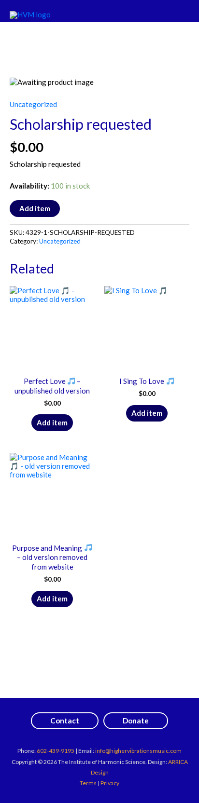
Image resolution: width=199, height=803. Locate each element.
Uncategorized (33, 104)
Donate (136, 720)
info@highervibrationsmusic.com (138, 750)
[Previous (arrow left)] (17, 402)
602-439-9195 (55, 750)
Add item (34, 208)
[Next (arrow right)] (182, 402)
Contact (64, 720)
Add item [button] (52, 422)
